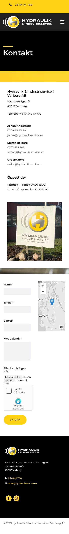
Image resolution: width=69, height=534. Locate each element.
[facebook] (9, 498)
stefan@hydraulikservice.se (25, 152)
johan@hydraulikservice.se (25, 135)
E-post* (8, 320)
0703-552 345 (15, 147)
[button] (21, 5)
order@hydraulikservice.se (25, 164)
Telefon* (9, 302)
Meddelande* (13, 338)
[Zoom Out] (43, 291)
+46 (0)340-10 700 (29, 113)
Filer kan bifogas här (15, 370)
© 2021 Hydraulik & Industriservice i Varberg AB (34, 523)
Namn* (8, 284)
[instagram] (16, 498)
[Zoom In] (43, 286)
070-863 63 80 (16, 130)
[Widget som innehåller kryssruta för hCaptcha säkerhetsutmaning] (18, 398)
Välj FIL (9, 380)
